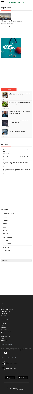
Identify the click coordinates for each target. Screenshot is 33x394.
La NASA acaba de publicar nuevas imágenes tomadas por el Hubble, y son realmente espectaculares (17, 170)
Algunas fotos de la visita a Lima (11, 21)
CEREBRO (5, 220)
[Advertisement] (11, 73)
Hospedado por (13, 388)
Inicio (2, 307)
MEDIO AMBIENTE (7, 237)
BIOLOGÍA (5, 217)
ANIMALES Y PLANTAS (8, 213)
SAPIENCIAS (6, 247)
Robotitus (5, 240)
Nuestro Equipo (5, 311)
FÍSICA (4, 227)
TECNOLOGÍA (6, 250)
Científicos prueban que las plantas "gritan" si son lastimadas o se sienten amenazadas (15, 163)
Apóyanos (4, 313)
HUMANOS (5, 233)
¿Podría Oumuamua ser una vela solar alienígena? (15, 156)
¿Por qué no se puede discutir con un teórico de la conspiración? (15, 150)
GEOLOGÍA (5, 230)
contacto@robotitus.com (22, 350)
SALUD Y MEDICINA (8, 243)
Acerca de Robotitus (7, 309)
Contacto (3, 315)
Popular (9, 89)
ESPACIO (5, 223)
